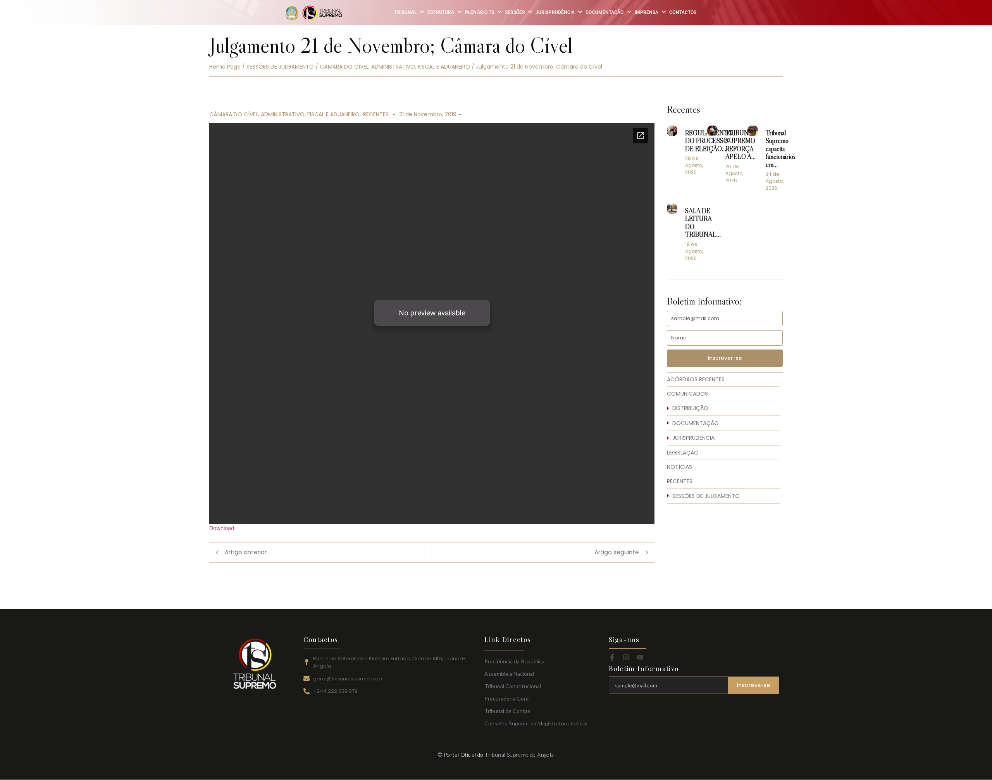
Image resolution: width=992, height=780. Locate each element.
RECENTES (376, 114)
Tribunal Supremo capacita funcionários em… (781, 149)
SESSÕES (515, 12)
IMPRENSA (647, 12)
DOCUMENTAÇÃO (604, 12)
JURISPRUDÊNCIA (555, 12)
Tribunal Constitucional (512, 686)
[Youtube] (640, 657)
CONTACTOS (682, 12)
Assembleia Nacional (509, 673)
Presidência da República (514, 661)
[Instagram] (626, 657)
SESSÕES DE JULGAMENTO (280, 67)
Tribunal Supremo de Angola (519, 754)
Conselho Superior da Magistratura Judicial (535, 723)
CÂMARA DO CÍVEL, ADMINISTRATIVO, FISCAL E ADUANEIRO (395, 67)
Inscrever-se (725, 358)
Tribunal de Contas (507, 711)
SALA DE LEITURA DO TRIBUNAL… (703, 223)
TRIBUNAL (405, 12)
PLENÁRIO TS (479, 12)
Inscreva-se (753, 685)
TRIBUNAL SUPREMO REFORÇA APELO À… (741, 145)
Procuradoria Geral (507, 698)
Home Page (225, 67)
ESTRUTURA (440, 12)
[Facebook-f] (612, 657)
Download (221, 528)
